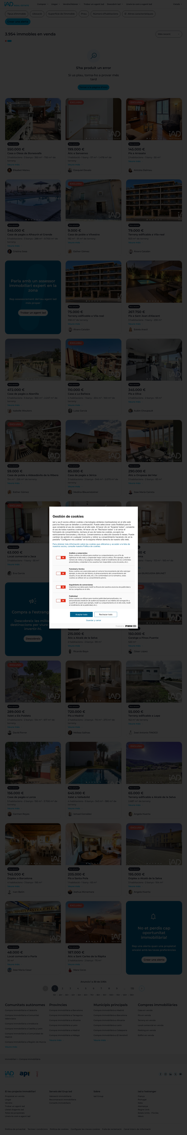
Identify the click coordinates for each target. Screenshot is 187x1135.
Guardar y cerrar (93, 620)
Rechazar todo (105, 614)
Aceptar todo (81, 614)
